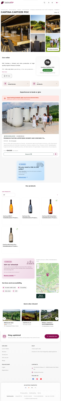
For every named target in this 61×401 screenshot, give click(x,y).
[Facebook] (33, 378)
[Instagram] (37, 378)
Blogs (3, 360)
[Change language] (57, 2)
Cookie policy (32, 393)
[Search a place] (44, 2)
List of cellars (5, 348)
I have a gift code (36, 348)
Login (3, 367)
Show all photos (53, 49)
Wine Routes (25, 9)
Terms (39, 393)
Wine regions (12, 9)
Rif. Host (7, 76)
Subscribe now (52, 336)
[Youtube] (40, 378)
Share (56, 12)
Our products (6, 191)
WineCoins (5, 354)
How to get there (40, 296)
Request (28, 154)
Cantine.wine (4, 9)
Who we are (5, 357)
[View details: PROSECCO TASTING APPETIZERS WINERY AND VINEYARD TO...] (30, 118)
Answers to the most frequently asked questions (44, 351)
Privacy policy (24, 393)
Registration (5, 370)
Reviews (4, 351)
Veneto (19, 9)
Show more (4, 71)
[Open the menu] (50, 2)
